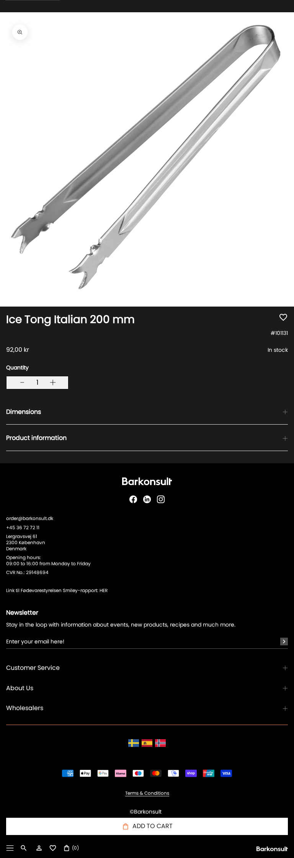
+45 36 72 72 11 (22, 527)
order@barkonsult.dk (29, 518)
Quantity (17, 367)
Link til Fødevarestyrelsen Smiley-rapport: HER (57, 590)
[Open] (10, 848)
